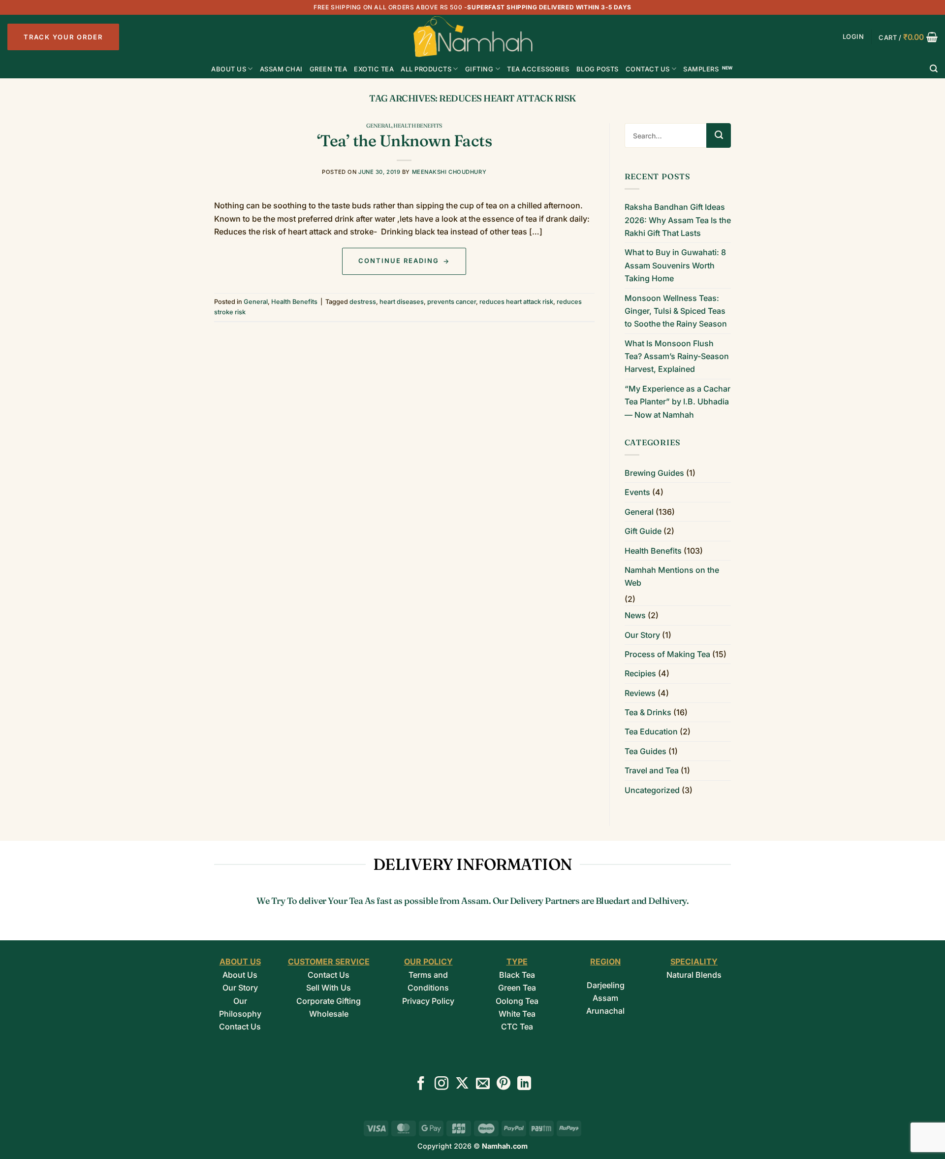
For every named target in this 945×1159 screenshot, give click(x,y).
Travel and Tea (652, 770)
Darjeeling (606, 985)
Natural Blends (694, 975)
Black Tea (517, 975)
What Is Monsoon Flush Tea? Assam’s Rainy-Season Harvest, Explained (677, 356)
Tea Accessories (538, 69)
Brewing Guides (654, 473)
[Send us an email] (483, 1084)
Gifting (479, 69)
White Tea (517, 1014)
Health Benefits (417, 125)
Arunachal (605, 1011)
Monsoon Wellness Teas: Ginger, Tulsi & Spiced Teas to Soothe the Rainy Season (676, 311)
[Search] (934, 68)
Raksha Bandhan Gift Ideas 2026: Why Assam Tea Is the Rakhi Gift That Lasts (678, 220)
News (635, 615)
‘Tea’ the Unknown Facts (404, 140)
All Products (426, 69)
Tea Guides (645, 751)
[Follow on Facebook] (421, 1084)
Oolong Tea (517, 1001)
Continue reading (404, 261)
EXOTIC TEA (374, 69)
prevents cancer (451, 301)
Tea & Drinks (648, 712)
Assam (605, 998)
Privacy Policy (428, 1001)
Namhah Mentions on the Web (672, 576)
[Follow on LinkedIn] (524, 1084)
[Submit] (718, 135)
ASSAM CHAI (281, 69)
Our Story (642, 635)
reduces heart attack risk (516, 301)
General (379, 125)
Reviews (640, 693)
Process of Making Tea (667, 654)
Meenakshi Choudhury (449, 171)
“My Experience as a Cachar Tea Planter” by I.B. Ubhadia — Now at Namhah (677, 402)
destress (362, 301)
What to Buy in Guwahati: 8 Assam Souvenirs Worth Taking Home (675, 265)
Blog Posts (597, 69)
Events (637, 492)
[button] (853, 37)
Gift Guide (643, 531)
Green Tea (517, 988)
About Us (228, 69)
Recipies (640, 673)
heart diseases (401, 301)
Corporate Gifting (328, 1001)
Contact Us (648, 69)
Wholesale (328, 1014)
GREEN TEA (328, 69)
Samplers (701, 69)
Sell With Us (328, 988)
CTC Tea (517, 1026)
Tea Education (651, 731)
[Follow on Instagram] (441, 1084)
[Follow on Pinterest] (503, 1084)
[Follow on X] (462, 1084)
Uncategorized (652, 790)
